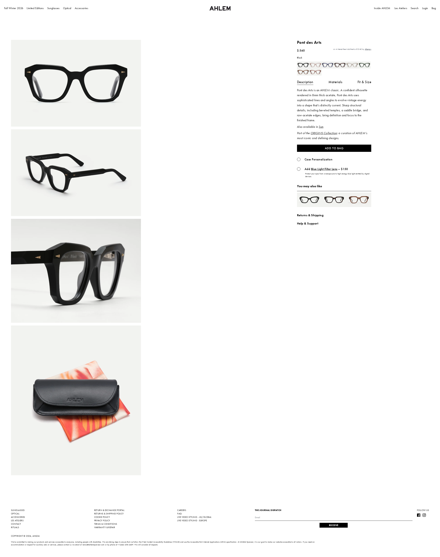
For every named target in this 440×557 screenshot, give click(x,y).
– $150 (326, 169)
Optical (67, 8)
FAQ (179, 513)
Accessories (81, 8)
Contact (16, 523)
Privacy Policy (102, 520)
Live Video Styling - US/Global (194, 517)
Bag (434, 8)
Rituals (15, 527)
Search (415, 8)
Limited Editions (35, 8)
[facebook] (418, 515)
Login (425, 8)
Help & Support (307, 223)
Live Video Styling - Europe (192, 520)
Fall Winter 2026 (13, 8)
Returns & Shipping (310, 215)
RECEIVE (333, 525)
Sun (321, 127)
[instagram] (424, 515)
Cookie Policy (102, 517)
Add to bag (334, 148)
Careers (181, 510)
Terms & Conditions (105, 523)
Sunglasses (53, 8)
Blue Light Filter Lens (324, 169)
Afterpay (368, 49)
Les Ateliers (400, 8)
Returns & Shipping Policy (109, 513)
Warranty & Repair (104, 527)
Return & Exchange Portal (109, 510)
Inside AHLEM (382, 8)
